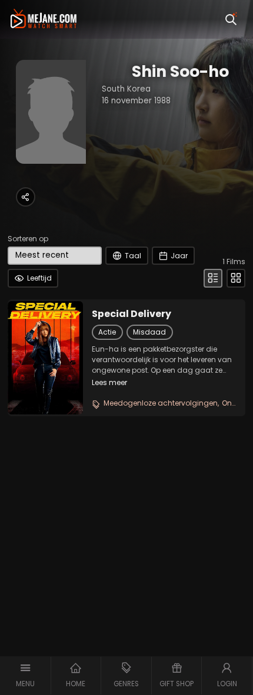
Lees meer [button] (109, 382)
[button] (26, 675)
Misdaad (149, 332)
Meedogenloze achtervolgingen (161, 403)
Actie (107, 332)
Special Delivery (131, 314)
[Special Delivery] (45, 357)
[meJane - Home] (43, 19)
